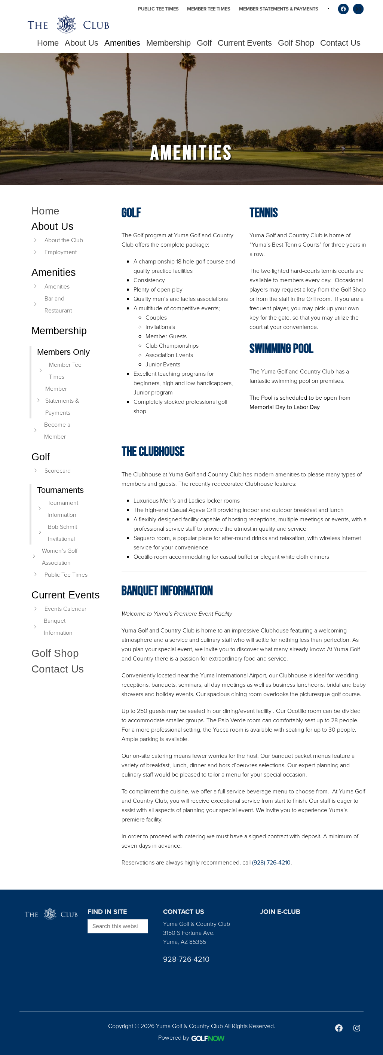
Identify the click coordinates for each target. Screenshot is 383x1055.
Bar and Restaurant (58, 304)
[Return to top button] (373, 880)
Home (45, 211)
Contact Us (57, 669)
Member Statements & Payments (278, 8)
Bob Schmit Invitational (62, 532)
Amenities (57, 286)
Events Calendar (65, 608)
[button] (81, 43)
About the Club (64, 240)
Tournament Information (63, 508)
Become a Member (57, 430)
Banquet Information (58, 626)
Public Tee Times (158, 8)
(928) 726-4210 (271, 862)
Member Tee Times (208, 8)
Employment (61, 252)
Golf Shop (55, 653)
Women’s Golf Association (59, 556)
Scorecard (58, 470)
